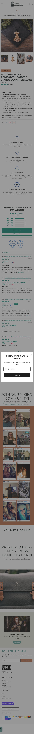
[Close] (31, 354)
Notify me (17, 375)
